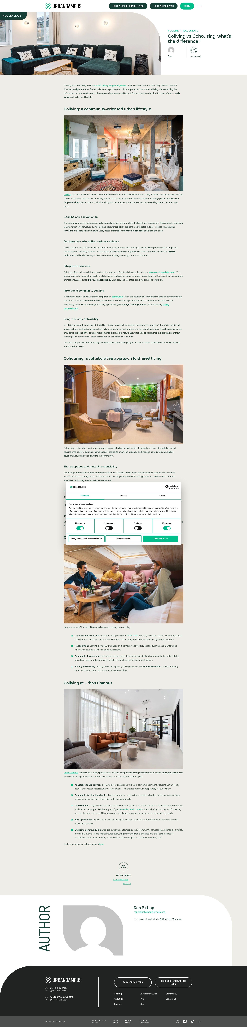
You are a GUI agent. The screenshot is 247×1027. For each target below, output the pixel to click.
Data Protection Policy (99, 1021)
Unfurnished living (148, 994)
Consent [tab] (85, 495)
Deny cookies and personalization (86, 539)
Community (171, 994)
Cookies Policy (128, 1021)
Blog (142, 1004)
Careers (118, 1004)
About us (118, 999)
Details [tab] (123, 495)
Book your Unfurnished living (128, 6)
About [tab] (162, 495)
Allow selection (123, 539)
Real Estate (127, 881)
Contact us (171, 999)
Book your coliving (164, 6)
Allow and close (160, 539)
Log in (187, 6)
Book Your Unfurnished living (173, 982)
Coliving (67, 194)
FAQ (142, 999)
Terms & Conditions (144, 1021)
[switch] (109, 528)
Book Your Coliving (133, 982)
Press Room (115, 1021)
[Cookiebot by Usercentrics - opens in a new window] (167, 487)
